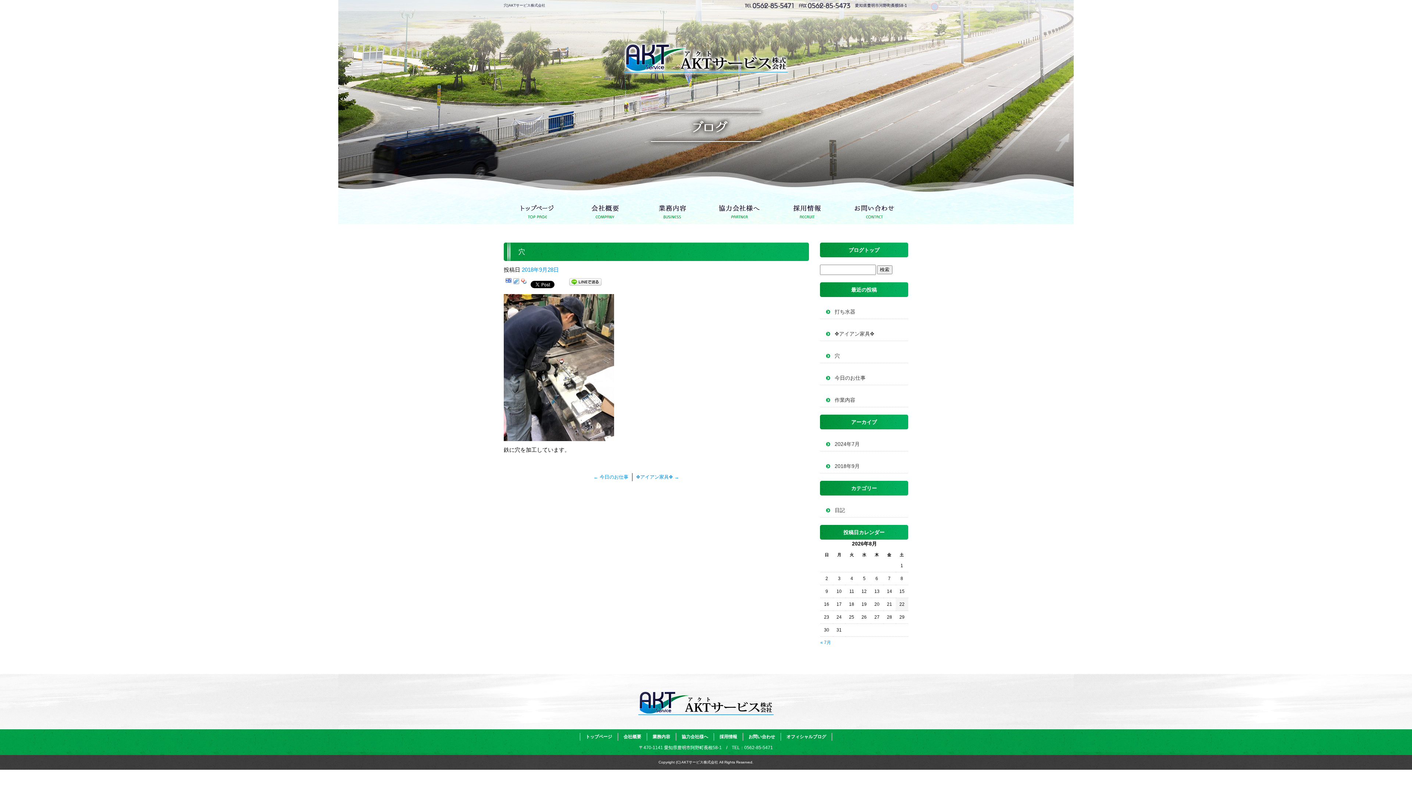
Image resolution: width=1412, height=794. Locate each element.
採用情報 (807, 209)
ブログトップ (864, 250)
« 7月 (825, 642)
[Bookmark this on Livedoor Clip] (516, 283)
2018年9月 (847, 466)
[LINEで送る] (585, 283)
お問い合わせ (874, 209)
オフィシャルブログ (806, 736)
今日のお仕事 (610, 477)
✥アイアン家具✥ (657, 477)
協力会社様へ (739, 209)
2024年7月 (847, 444)
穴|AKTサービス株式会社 (524, 5)
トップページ (537, 209)
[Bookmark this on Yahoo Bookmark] (524, 283)
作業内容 (845, 400)
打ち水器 (845, 312)
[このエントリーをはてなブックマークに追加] (508, 283)
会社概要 (605, 209)
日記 (840, 510)
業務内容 (672, 209)
